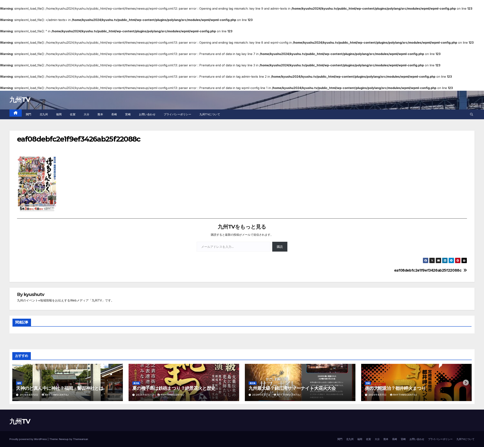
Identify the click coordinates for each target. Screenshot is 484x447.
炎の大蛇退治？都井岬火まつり (395, 388)
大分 (86, 114)
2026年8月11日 (145, 394)
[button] (471, 114)
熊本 (100, 114)
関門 (28, 114)
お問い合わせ (147, 114)
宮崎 (128, 114)
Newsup (64, 439)
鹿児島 (136, 383)
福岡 (59, 114)
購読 (280, 247)
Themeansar (80, 439)
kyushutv (34, 294)
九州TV (19, 100)
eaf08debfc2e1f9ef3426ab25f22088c (428, 270)
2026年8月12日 (29, 394)
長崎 (114, 114)
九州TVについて (209, 114)
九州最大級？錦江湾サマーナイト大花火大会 (292, 388)
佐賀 (72, 114)
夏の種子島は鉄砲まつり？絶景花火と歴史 (173, 388)
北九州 (44, 114)
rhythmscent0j (57, 394)
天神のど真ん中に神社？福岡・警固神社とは (59, 388)
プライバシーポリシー (177, 114)
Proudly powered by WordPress (28, 439)
